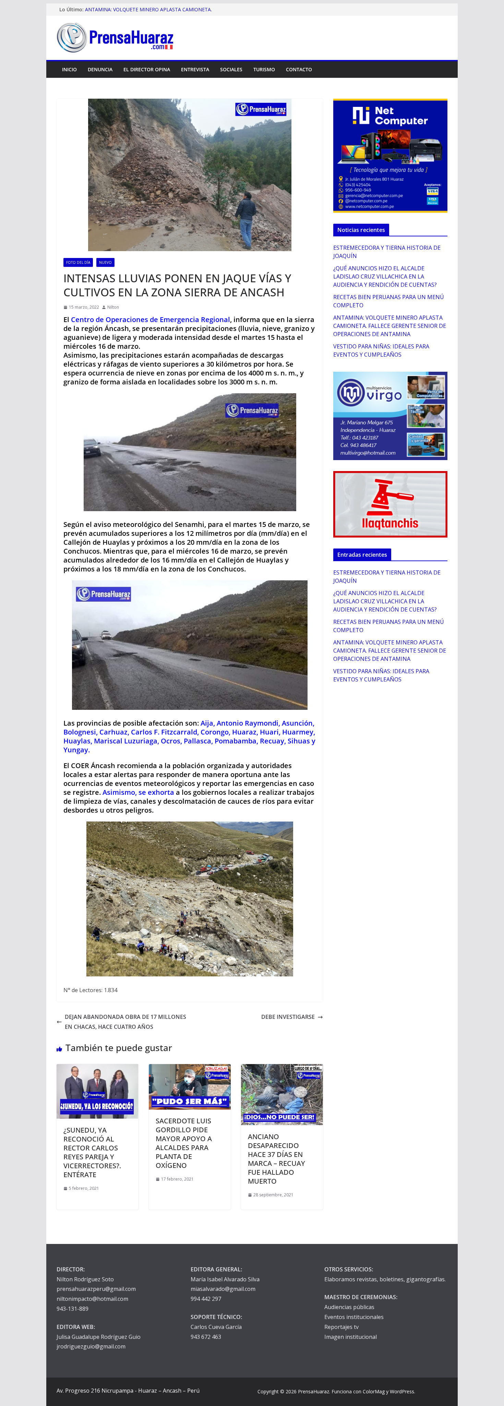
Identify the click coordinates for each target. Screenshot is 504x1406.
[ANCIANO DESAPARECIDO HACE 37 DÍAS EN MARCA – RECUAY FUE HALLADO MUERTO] (282, 1069)
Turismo (264, 69)
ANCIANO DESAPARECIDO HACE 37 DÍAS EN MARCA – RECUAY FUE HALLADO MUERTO (276, 1159)
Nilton (113, 307)
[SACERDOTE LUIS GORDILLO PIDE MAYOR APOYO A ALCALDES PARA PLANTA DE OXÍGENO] (190, 1069)
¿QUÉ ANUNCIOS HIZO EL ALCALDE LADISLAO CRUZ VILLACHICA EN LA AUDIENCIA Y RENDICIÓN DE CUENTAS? (385, 276)
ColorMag (374, 1391)
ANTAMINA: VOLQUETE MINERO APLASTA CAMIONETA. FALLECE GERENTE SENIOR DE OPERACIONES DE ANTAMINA (389, 326)
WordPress (402, 1391)
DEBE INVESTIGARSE (288, 1017)
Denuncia (100, 69)
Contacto (299, 69)
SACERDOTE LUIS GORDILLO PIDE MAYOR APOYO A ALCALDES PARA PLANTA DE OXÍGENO (184, 1143)
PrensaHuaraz (313, 1391)
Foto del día (78, 262)
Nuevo (105, 262)
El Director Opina (146, 69)
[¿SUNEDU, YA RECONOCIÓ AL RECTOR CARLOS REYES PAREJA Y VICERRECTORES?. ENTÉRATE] (98, 1069)
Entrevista (195, 69)
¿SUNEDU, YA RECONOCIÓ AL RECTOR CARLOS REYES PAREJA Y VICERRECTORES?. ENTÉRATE (92, 1152)
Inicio (69, 69)
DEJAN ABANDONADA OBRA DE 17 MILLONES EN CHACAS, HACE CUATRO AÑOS (125, 1022)
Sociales (231, 69)
